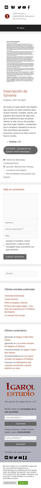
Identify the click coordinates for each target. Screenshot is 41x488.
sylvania (9, 167)
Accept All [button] (23, 483)
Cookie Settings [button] (9, 483)
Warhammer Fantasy (24, 167)
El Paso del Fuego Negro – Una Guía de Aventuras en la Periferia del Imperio (20, 309)
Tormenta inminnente (14, 296)
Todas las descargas (15, 160)
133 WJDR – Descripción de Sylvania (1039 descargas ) (18, 150)
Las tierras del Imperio (16, 170)
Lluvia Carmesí (11, 299)
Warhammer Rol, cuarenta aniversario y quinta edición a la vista (18, 365)
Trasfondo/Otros (10, 163)
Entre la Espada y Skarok (16, 303)
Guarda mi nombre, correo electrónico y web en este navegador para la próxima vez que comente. (20, 245)
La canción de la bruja (15, 315)
